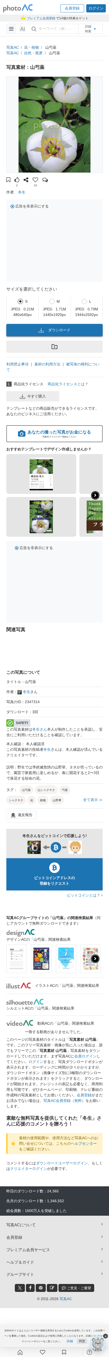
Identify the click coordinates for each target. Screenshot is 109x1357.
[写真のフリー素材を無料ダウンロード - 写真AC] (18, 8)
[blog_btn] (52, 1288)
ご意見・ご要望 (78, 1288)
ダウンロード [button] (59, 330)
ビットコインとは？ (84, 895)
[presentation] (95, 959)
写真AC (12, 47)
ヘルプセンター (84, 1143)
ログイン (36, 1062)
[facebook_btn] (30, 1288)
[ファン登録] (42, 1352)
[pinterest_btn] (41, 1288)
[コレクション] (64, 1352)
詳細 (70, 1341)
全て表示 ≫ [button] (93, 800)
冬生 (21, 192)
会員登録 (84, 1095)
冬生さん (39, 729)
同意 (82, 1341)
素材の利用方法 (47, 364)
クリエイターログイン (28, 1168)
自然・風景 (33, 53)
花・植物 (31, 47)
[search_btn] (34, 29)
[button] (72, 8)
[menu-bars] (11, 29)
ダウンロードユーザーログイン (62, 1163)
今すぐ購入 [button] (36, 396)
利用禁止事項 (17, 364)
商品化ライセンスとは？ (68, 384)
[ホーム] (20, 1352)
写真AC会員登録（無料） (64, 1100)
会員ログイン (85, 1056)
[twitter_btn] (20, 1288)
